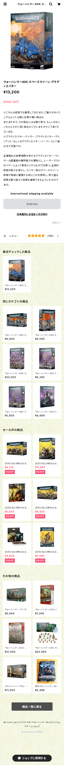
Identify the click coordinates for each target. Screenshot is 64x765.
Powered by (28, 732)
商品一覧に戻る (32, 706)
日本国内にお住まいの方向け (32, 214)
